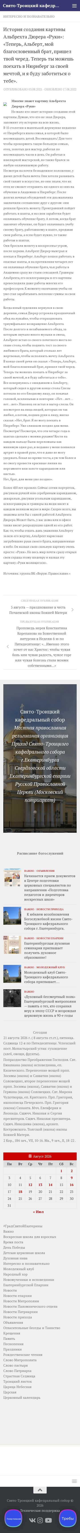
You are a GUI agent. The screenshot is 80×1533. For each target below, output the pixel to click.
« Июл (38, 1211)
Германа (10, 1092)
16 (71, 1184)
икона (27, 1065)
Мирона (65, 1092)
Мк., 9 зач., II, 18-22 (59, 1140)
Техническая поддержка (40, 1510)
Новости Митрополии (21, 1301)
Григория (64, 1097)
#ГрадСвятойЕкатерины (22, 1226)
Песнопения (13, 1344)
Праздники (12, 1349)
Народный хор (15, 1274)
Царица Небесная (17, 1387)
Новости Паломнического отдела (30, 1306)
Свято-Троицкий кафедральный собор (31, 5)
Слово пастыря (15, 1365)
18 (20, 1191)
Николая (39, 1113)
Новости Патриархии (20, 1311)
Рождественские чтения (22, 1354)
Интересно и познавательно (29, 16)
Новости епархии (49, 938)
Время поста (13, 1242)
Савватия (40, 1075)
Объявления (45, 870)
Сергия (56, 1113)
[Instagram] (40, 1520)
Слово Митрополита (20, 1360)
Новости (10, 1290)
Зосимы (9, 1075)
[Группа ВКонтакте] (32, 1520)
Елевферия (49, 1108)
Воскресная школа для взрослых (29, 1236)
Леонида (10, 1113)
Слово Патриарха (17, 1370)
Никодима (23, 1124)
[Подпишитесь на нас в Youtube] (48, 1520)
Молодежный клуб (50, 967)
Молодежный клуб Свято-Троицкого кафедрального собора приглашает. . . (46, 977)
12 (30, 1184)
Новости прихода (50, 909)
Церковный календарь (21, 1397)
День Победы (14, 1247)
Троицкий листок (17, 1381)
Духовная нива (15, 1258)
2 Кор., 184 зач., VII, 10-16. (23, 1140)
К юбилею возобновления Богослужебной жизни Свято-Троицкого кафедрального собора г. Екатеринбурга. (48, 921)
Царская (9, 1392)
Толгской (34, 1129)
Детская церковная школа (24, 1253)
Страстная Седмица (19, 1376)
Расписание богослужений (40, 853)
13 (40, 1184)
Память (9, 1338)
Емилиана (11, 1065)
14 (50, 1184)
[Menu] (74, 5)
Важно (29, 870)
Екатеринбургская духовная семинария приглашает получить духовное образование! (47, 950)
